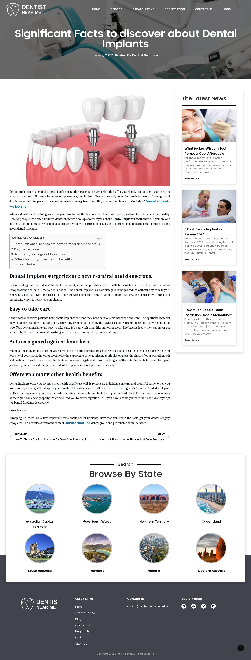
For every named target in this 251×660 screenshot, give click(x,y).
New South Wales (97, 521)
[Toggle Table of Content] (97, 239)
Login (227, 9)
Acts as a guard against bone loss (39, 254)
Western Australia (211, 570)
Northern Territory (154, 521)
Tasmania (96, 570)
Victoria (154, 570)
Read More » (191, 179)
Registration (175, 9)
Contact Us (203, 9)
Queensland (211, 521)
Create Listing (144, 9)
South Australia (40, 570)
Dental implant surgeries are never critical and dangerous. (57, 244)
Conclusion (27, 264)
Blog (78, 619)
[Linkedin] (213, 606)
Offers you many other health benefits (44, 259)
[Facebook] (183, 606)
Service (116, 9)
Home (96, 9)
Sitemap (81, 643)
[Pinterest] (193, 606)
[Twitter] (203, 606)
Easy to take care (27, 249)
